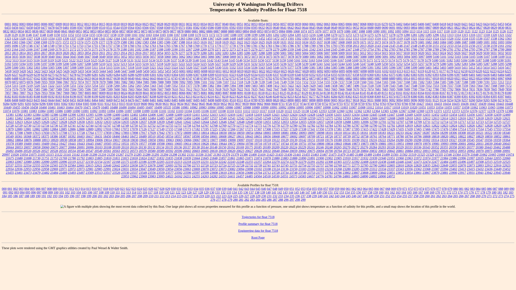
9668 (274, 104)
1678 (407, 42)
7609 (167, 89)
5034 (8, 56)
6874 (319, 78)
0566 (145, 27)
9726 (289, 104)
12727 (506, 122)
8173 (464, 93)
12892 (98, 129)
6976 (30, 82)
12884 (54, 129)
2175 (95, 49)
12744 (89, 125)
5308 (73, 67)
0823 (465, 27)
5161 (297, 60)
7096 (197, 82)
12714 (444, 122)
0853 (93, 31)
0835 (28, 31)
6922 (465, 78)
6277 (66, 75)
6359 (363, 75)
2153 (450, 46)
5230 (240, 64)
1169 (191, 35)
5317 (124, 67)
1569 (44, 42)
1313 (450, 35)
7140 (269, 82)
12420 (267, 114)
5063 (189, 56)
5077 (283, 56)
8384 (443, 96)
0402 (399, 24)
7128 (247, 82)
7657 (305, 89)
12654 (294, 122)
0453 (501, 24)
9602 (151, 104)
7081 (117, 82)
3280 (203, 53)
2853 (80, 53)
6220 (479, 71)
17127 (152, 129)
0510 (102, 27)
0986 (289, 31)
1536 (479, 38)
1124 (489, 31)
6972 (15, 82)
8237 (254, 96)
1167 (177, 35)
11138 (305, 111)
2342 (312, 49)
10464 (70, 107)
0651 (348, 27)
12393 (81, 114)
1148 (43, 35)
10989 (256, 107)
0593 (240, 27)
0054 (261, 24)
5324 (174, 67)
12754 (160, 125)
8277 (312, 96)
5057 (153, 56)
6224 (500, 71)
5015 (385, 53)
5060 (167, 56)
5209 (95, 64)
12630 (81, 122)
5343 (261, 67)
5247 (363, 64)
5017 (399, 53)
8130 (312, 93)
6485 (508, 75)
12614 (444, 118)
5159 (283, 60)
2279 (276, 49)
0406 (421, 24)
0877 (173, 31)
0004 (29, 24)
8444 (51, 100)
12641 (178, 122)
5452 (160, 71)
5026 (457, 53)
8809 (269, 100)
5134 (152, 60)
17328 (293, 129)
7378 (196, 85)
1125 (496, 31)
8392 (472, 96)
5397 (399, 67)
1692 (494, 42)
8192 (51, 96)
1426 (218, 38)
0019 (124, 24)
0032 (189, 24)
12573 (320, 118)
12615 (453, 118)
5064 (196, 56)
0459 (37, 27)
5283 (465, 64)
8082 (211, 93)
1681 (421, 42)
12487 (169, 118)
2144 (385, 46)
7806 (457, 89)
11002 (335, 107)
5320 (145, 67)
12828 (489, 125)
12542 (240, 118)
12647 (232, 122)
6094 (334, 71)
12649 (249, 122)
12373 (456, 111)
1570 (51, 42)
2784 (399, 49)
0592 (232, 27)
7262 (131, 85)
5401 (428, 67)
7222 (51, 85)
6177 (442, 71)
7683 (385, 89)
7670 (356, 89)
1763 (153, 46)
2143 (378, 46)
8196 (73, 96)
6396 (450, 75)
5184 (464, 60)
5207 (80, 64)
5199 (58, 64)
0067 (356, 24)
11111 (238, 111)
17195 (205, 129)
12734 (45, 125)
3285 (240, 53)
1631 (283, 42)
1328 (37, 38)
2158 (486, 46)
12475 (72, 118)
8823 (283, 100)
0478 (51, 27)
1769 (196, 46)
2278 (269, 49)
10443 (500, 104)
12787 (356, 125)
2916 (138, 53)
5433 (81, 71)
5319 (138, 67)
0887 (216, 31)
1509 (327, 38)
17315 (276, 129)
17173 (187, 129)
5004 (305, 53)
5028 (472, 53)
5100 (436, 56)
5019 (414, 53)
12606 (373, 118)
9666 (267, 104)
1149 (50, 35)
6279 (80, 75)
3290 (276, 53)
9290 (13, 104)
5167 (341, 60)
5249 (378, 64)
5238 (298, 64)
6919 (443, 78)
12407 (161, 114)
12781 (302, 125)
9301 (57, 104)
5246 (356, 64)
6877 (327, 78)
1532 (457, 38)
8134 (319, 93)
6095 (342, 71)
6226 (8, 75)
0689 (378, 27)
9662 (260, 104)
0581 (189, 27)
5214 (131, 64)
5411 (465, 67)
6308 (204, 75)
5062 (182, 56)
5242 (327, 64)
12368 (411, 111)
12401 (125, 114)
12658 (329, 122)
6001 (182, 71)
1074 (304, 31)
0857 (122, 31)
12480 (116, 118)
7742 (428, 89)
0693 (407, 27)
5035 (15, 56)
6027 (298, 71)
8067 (189, 93)
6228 (22, 75)
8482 (160, 100)
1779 (240, 46)
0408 (435, 24)
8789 (254, 100)
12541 (232, 118)
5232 (254, 64)
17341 (311, 129)
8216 (211, 96)
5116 (36, 60)
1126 (503, 31)
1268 (327, 35)
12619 (489, 118)
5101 (443, 56)
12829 (497, 125)
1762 (145, 46)
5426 (66, 71)
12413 (214, 114)
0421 (464, 24)
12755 (169, 125)
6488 (15, 78)
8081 (204, 93)
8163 (414, 93)
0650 (341, 27)
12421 (276, 114)
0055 (269, 24)
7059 (51, 82)
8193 (58, 96)
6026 (291, 71)
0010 (66, 24)
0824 (472, 27)
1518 (392, 38)
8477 (138, 100)
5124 (87, 60)
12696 (365, 122)
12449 (409, 114)
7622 (240, 89)
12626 (45, 122)
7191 (486, 82)
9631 (165, 104)
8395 (494, 96)
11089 (68, 111)
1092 (391, 31)
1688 (472, 42)
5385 (334, 67)
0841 (64, 31)
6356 (341, 75)
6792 (269, 78)
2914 (124, 53)
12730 (27, 125)
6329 (247, 75)
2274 (240, 49)
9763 (383, 104)
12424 (293, 114)
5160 (290, 60)
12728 (10, 125)
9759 (361, 104)
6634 (95, 78)
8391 (465, 96)
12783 (320, 125)
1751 (65, 46)
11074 (7, 111)
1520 (407, 38)
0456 (15, 27)
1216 (312, 35)
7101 (204, 82)
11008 (361, 107)
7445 (319, 85)
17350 (320, 129)
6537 (29, 78)
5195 (29, 64)
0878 (180, 31)
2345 (334, 49)
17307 (258, 129)
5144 (225, 60)
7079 (102, 82)
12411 (196, 114)
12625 (36, 122)
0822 (457, 27)
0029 (167, 24)
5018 (406, 53)
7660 (312, 89)
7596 (87, 89)
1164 (156, 35)
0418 (443, 24)
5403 (443, 67)
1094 (405, 31)
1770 (203, 46)
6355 (334, 75)
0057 (283, 24)
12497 (205, 118)
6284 (116, 75)
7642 (269, 89)
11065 (491, 107)
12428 (311, 114)
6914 (407, 78)
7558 (457, 85)
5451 (153, 71)
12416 (231, 114)
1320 (494, 35)
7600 (116, 89)
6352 (312, 75)
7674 (370, 89)
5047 (87, 56)
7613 (196, 89)
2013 (363, 46)
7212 (501, 82)
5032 (501, 53)
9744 (303, 104)
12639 (161, 122)
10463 (61, 107)
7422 (290, 85)
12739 (63, 125)
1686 (457, 42)
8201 (109, 96)
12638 (152, 122)
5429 (73, 71)
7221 (44, 85)
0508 (87, 27)
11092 (94, 111)
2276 (254, 49)
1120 (460, 31)
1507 (320, 38)
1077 (325, 31)
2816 (37, 53)
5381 (312, 67)
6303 (167, 75)
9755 (339, 104)
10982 (194, 107)
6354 (327, 75)
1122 (474, 31)
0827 (479, 27)
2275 (247, 49)
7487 (348, 85)
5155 (254, 60)
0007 (51, 24)
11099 (146, 111)
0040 (225, 24)
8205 (131, 96)
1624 (254, 42)
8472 (116, 100)
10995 (300, 107)
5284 (472, 64)
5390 (363, 67)
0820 (443, 27)
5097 (421, 56)
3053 (153, 53)
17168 (178, 129)
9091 (385, 100)
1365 (196, 38)
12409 (178, 114)
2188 (160, 49)
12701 (382, 122)
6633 (87, 78)
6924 (479, 78)
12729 (19, 125)
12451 (426, 114)
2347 (348, 49)
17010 (107, 129)
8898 (312, 100)
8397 (501, 96)
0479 (58, 27)
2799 (501, 49)
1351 (167, 38)
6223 (493, 71)
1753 (80, 46)
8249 (276, 96)
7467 (341, 85)
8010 (109, 93)
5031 (493, 53)
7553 (436, 85)
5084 (334, 56)
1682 (428, 42)
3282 (218, 53)
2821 (73, 53)
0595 (254, 27)
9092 (392, 100)
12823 (444, 125)
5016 (392, 53)
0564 (131, 27)
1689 (479, 42)
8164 (421, 93)
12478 (99, 118)
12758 (187, 125)
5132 (137, 60)
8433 (29, 100)
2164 (15, 49)
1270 (334, 35)
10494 (132, 107)
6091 (313, 71)
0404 (406, 24)
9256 (457, 100)
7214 (7, 85)
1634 (305, 42)
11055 (448, 107)
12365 (385, 111)
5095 (414, 56)
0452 (493, 24)
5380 (305, 67)
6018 (233, 71)
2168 (44, 49)
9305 (86, 104)
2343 (319, 49)
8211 (175, 96)
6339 (290, 75)
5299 (8, 67)
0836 (35, 31)
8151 (385, 93)
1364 (189, 38)
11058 (465, 107)
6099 (371, 71)
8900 (327, 100)
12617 (471, 118)
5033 (508, 53)
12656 (311, 122)
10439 (482, 104)
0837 (42, 31)
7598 (102, 89)
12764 (196, 125)
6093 (327, 71)
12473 (63, 118)
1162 (141, 35)
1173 (219, 35)
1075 (311, 31)
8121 (268, 93)
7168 (407, 82)
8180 (508, 93)
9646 (209, 104)
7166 (392, 82)
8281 (327, 96)
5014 (377, 53)
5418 (8, 71)
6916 (421, 78)
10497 (149, 107)
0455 (8, 27)
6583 (44, 78)
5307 (66, 67)
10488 (114, 107)
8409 (22, 100)
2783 (392, 49)
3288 (261, 53)
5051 (116, 56)
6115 (407, 71)
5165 (326, 60)
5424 (52, 71)
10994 (291, 107)
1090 (376, 31)
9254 (450, 100)
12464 (28, 118)
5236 (283, 64)
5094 (407, 56)
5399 (414, 67)
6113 (400, 71)
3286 (247, 53)
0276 (392, 24)
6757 (261, 78)
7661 (319, 89)
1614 (189, 42)
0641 (283, 27)
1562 (501, 38)
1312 (443, 35)
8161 (399, 93)
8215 (203, 96)
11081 (24, 111)
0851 (79, 31)
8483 (167, 100)
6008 (204, 71)
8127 (297, 93)
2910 (95, 53)
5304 (44, 67)
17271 (249, 129)
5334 (247, 67)
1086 (347, 31)
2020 (370, 46)
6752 (225, 78)
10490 (123, 107)
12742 (81, 125)
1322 (508, 35)
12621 (506, 118)
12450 (418, 114)
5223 (189, 64)
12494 (187, 118)
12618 (480, 118)
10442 (491, 104)
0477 (44, 27)
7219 (29, 85)
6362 (385, 75)
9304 (79, 104)
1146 (29, 35)
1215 (305, 35)
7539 (385, 85)
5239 (305, 64)
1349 (153, 38)
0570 (174, 27)
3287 (254, 53)
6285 (124, 75)
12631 (90, 122)
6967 (501, 78)
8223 (232, 96)
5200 (66, 64)
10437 (473, 104)
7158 (348, 82)
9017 (348, 100)
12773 (240, 125)
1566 (22, 42)
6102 (385, 71)
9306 (93, 104)
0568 (160, 27)
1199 (254, 35)
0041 (232, 24)
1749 (51, 46)
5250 (385, 64)
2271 (218, 49)
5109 (501, 56)
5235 (276, 64)
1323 (8, 38)
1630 (276, 42)
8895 (298, 100)
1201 (269, 35)
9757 (347, 104)
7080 (109, 82)
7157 (341, 82)
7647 (276, 89)
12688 (347, 122)
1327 (29, 38)
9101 (428, 100)
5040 (51, 56)
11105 (196, 111)
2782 (385, 49)
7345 (160, 85)
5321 (153, 67)
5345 (269, 67)
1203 (283, 35)
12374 (465, 111)
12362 (358, 111)
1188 (233, 35)
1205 (298, 35)
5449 (139, 71)
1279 (399, 35)
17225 (214, 129)
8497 (204, 100)
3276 (174, 53)
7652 (298, 89)
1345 (124, 38)
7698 (399, 89)
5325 (182, 67)
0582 (196, 27)
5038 (37, 56)
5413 (479, 67)
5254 (407, 64)
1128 (7, 35)
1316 (472, 35)
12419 (258, 114)
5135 (159, 60)
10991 (273, 107)
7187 (457, 82)
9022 (363, 100)
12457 (480, 114)
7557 (450, 85)
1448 (233, 38)
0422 (472, 24)
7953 (44, 93)
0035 (211, 24)
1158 (113, 35)
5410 (457, 67)
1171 (205, 35)
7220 (36, 85)
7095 (189, 82)
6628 (51, 78)
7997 (80, 93)
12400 (116, 114)
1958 (348, 46)
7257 (102, 85)
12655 (303, 122)
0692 (399, 27)
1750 (58, 46)
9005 (334, 100)
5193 (15, 64)
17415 (364, 129)
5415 (493, 67)
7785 (443, 89)
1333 (44, 38)
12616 (462, 118)
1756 (102, 46)
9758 (354, 104)
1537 (486, 38)
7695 (392, 89)
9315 (122, 104)
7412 (276, 85)
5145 (232, 60)
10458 (34, 107)
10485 (105, 107)
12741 (72, 125)
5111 (508, 56)
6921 (457, 78)
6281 (95, 75)
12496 (196, 118)
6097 (356, 71)
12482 (134, 118)
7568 (494, 85)
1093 (398, 31)
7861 (15, 93)
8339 (363, 96)
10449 (7, 107)
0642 (290, 27)
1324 (15, 38)
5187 (478, 60)
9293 (28, 104)
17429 (391, 129)
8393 (479, 96)
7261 (124, 85)
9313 (115, 104)
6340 (298, 75)
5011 (356, 53)
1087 (354, 31)
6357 (348, 75)
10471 (87, 107)
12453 (444, 114)
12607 (382, 118)
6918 (436, 78)
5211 (109, 64)
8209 (160, 96)
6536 (22, 78)
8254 (298, 96)
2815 (29, 53)
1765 (167, 46)
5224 (196, 64)
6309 (211, 75)
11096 (120, 111)
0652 (356, 27)
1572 (65, 42)
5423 (44, 71)
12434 (356, 114)
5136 (166, 60)
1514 (363, 38)
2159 (494, 46)
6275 (51, 75)
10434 (447, 104)
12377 (482, 111)
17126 (143, 129)
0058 (290, 24)
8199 (95, 96)
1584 (153, 42)
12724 (489, 122)
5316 (116, 67)
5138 (181, 60)
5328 (203, 67)
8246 (269, 96)
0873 (144, 31)
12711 (427, 122)
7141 (276, 82)
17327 (285, 129)
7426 (305, 85)
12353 (323, 111)
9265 (486, 100)
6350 (305, 75)
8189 (44, 96)
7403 (254, 85)
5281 (450, 64)
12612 (426, 118)
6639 (124, 78)
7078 (95, 82)
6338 (283, 75)
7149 (283, 82)
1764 (160, 46)
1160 (127, 35)
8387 (450, 96)
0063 (327, 24)
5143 (217, 60)
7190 (479, 82)
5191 (508, 60)
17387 (347, 129)
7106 (218, 82)
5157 (268, 60)
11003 (344, 107)
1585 (160, 42)
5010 (348, 53)
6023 (269, 71)
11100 (154, 111)
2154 (457, 46)
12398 (107, 114)
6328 (240, 75)
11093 (102, 111)
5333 (240, 67)
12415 (222, 114)
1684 (443, 42)
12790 (373, 125)
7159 (356, 82)
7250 (65, 85)
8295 (341, 96)
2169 (51, 49)
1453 (269, 38)
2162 (508, 46)
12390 (72, 114)
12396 (99, 114)
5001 (283, 53)
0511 (109, 27)
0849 (71, 31)
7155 (327, 82)
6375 (392, 75)
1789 (312, 46)
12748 (116, 125)
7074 (80, 82)
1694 (508, 42)
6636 (102, 78)
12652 (276, 122)
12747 (107, 125)
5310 (87, 67)
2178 (109, 49)
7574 (8, 89)
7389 (225, 85)
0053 (254, 24)
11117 (263, 111)
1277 (385, 35)
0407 (428, 24)
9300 (50, 104)
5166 (333, 60)
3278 (189, 53)
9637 (187, 104)
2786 (414, 49)
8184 (22, 96)
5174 (391, 60)
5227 (218, 64)
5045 (73, 56)
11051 (422, 107)
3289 (269, 53)
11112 (246, 111)
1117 (440, 31)
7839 (486, 89)
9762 (376, 104)
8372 (385, 96)
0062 (319, 24)
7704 (421, 89)
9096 (414, 100)
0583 (203, 27)
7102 (211, 82)
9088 (378, 100)
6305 (182, 75)
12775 (258, 125)
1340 (95, 38)
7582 (29, 89)
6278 (73, 75)
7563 (472, 85)
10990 (265, 107)
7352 (174, 85)
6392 (428, 75)
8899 (319, 100)
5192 (8, 64)
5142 (210, 60)
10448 (509, 104)
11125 (297, 111)
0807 (428, 27)
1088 (362, 31)
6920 (450, 78)
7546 (399, 85)
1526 (450, 38)
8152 (392, 93)
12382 (19, 114)
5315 (109, 67)
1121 (467, 31)
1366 (204, 38)
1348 (146, 38)
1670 (356, 42)
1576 (95, 42)
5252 (399, 64)
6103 (392, 71)
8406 (8, 100)
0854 (100, 31)
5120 (58, 60)
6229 (29, 75)
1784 (276, 46)
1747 (36, 46)
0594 (247, 27)
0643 (298, 27)
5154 (246, 60)
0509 (95, 27)
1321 (501, 35)
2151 (436, 46)
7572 (508, 85)
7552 (428, 85)
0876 (166, 31)
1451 (254, 38)
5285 (479, 64)
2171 (65, 49)
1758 (116, 46)
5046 (80, 56)
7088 (160, 82)
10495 (140, 107)
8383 (436, 96)
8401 (508, 96)
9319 (136, 104)
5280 (443, 64)
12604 (356, 118)
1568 (36, 42)
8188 (37, 96)
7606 (153, 89)
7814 (465, 89)
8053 (167, 93)
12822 (435, 125)
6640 (131, 78)
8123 (276, 93)
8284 (334, 96)
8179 (501, 93)
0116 (378, 24)
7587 (51, 89)
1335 (58, 38)
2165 (22, 49)
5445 (110, 71)
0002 (15, 24)
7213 (508, 82)
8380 (414, 96)
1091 (383, 31)
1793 (334, 46)
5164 (319, 60)
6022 (262, 71)
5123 (79, 60)
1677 (399, 42)
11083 (33, 111)
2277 (261, 49)
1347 (138, 38)
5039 (44, 56)
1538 (494, 38)
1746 (29, 46)
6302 (160, 75)
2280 (283, 49)
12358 (332, 111)
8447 (58, 100)
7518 (370, 85)
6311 (225, 75)
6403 (479, 75)
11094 (111, 111)
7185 (443, 82)
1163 (149, 35)
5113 (15, 60)
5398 (407, 67)
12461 (10, 118)
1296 (436, 35)
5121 (65, 60)
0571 (182, 27)
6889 (392, 78)
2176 (102, 49)
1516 (378, 38)
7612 (189, 89)
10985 (220, 107)
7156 (334, 82)
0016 (109, 24)
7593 (66, 89)
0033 (196, 24)
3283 (225, 53)
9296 (42, 104)
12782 (311, 125)
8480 (146, 100)
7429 (312, 85)
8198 (87, 96)
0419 (450, 24)
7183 (428, 82)
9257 (465, 100)
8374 (392, 96)
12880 (19, 129)
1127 (510, 31)
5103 (458, 56)
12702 (391, 122)
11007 (353, 107)
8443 (44, 100)
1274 (363, 35)
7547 (407, 85)
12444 (364, 114)
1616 (203, 42)
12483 (143, 118)
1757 (109, 46)
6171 (435, 71)
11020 (413, 107)
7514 (363, 85)
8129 (305, 93)
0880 (187, 31)
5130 (123, 60)
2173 (80, 49)
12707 (400, 122)
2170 (58, 49)
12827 (480, 125)
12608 (391, 118)
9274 (501, 100)
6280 (87, 75)
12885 (63, 129)
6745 (174, 78)
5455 (175, 71)
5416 (501, 67)
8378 (407, 96)
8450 (66, 100)
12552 (294, 118)
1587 (174, 42)
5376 (283, 67)
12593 (347, 118)
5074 (262, 56)
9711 (282, 104)
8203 (116, 96)
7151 (298, 82)
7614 (203, 89)
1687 (465, 42)
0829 (494, 27)
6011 (218, 71)
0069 (370, 24)
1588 (182, 42)
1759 (124, 46)
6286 (131, 75)
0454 (508, 24)
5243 (334, 64)
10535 (167, 107)
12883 (45, 129)
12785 (338, 125)
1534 (465, 38)
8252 (283, 96)
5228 (225, 64)
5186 (471, 60)
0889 (231, 31)
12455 (462, 114)
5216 (145, 64)
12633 (107, 122)
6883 (356, 78)
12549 (267, 118)
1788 (305, 46)
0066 (348, 24)
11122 (288, 111)
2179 (116, 49)
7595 (80, 89)
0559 (124, 27)
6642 (146, 78)
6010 (211, 71)
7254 (95, 85)
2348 (356, 49)
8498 (211, 100)
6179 (450, 71)
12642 (187, 122)
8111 (255, 93)
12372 (447, 111)
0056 (276, 24)
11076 (16, 111)
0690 (385, 27)
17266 (231, 129)
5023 (435, 53)
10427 (420, 104)
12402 (134, 114)
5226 (211, 64)
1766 (174, 46)
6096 (349, 71)
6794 (283, 78)
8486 (182, 100)
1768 (189, 46)
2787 (421, 49)
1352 (175, 38)
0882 (202, 31)
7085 (146, 82)
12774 (249, 125)
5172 (377, 60)
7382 (211, 85)
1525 (443, 38)
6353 (319, 75)
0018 (116, 24)
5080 (305, 56)
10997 (318, 107)
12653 (285, 122)
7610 (175, 89)
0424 (486, 24)
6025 (284, 71)
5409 (450, 67)
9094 (399, 100)
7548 (414, 85)
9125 (436, 100)
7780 (436, 89)
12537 (214, 118)
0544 (116, 27)
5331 (225, 67)
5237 (290, 64)
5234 (269, 64)
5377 (290, 67)
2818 (51, 53)
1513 (356, 38)
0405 (414, 24)
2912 (109, 53)
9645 (202, 104)
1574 (80, 42)
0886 (209, 31)
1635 (312, 42)
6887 (378, 78)
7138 (254, 82)
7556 (443, 85)
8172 (457, 93)
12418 (249, 114)
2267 (189, 49)
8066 (182, 93)
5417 (508, 67)
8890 (290, 100)
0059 (298, 24)
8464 (95, 100)
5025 (450, 53)
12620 (497, 118)
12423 (285, 114)
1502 (298, 38)
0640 (276, 27)
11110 (230, 111)
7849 (501, 89)
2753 (363, 49)
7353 (182, 85)
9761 (368, 104)
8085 (218, 93)
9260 (472, 100)
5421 (30, 71)
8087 (226, 93)
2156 (472, 46)
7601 (124, 89)
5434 (88, 71)
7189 (472, 82)
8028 (131, 93)
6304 (175, 75)
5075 (269, 56)
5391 (370, 67)
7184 (436, 82)
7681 (378, 89)
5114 (22, 60)
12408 (169, 114)
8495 (196, 100)
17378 (329, 129)
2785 (407, 49)
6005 (197, 71)
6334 (254, 75)
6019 (240, 71)
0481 (66, 27)
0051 (240, 24)
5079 (298, 56)
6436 (486, 75)
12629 (72, 122)
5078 (291, 56)
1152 (71, 35)
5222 (182, 64)
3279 (196, 53)
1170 (198, 35)
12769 (222, 125)
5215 (138, 64)
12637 (143, 122)
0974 (267, 31)
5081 (312, 56)
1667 (334, 42)
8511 (240, 100)
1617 (211, 42)
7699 (407, 89)
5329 (211, 67)
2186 (145, 49)
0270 (385, 24)
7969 (66, 93)
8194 (66, 96)
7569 (501, 85)
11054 (439, 107)
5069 (233, 56)
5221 (174, 64)
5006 (319, 53)
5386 (341, 67)
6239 (37, 75)
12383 (28, 114)
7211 (494, 82)
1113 (412, 31)
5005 (312, 53)
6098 (363, 71)
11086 (59, 111)
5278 (428, 64)
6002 (189, 71)
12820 (418, 125)
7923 (30, 93)
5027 (464, 53)
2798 (494, 49)
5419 (15, 71)
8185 (29, 96)
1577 (102, 42)
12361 (349, 111)
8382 (428, 96)
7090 (175, 82)
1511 (341, 38)
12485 (161, 118)
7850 (508, 89)
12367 (402, 111)
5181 (442, 60)
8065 (175, 93)
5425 (59, 71)
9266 (494, 100)
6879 (334, 78)
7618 (218, 89)
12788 (364, 125)
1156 (99, 35)
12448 (400, 114)
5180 (435, 60)
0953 (260, 31)
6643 (153, 78)
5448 (131, 71)
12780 (293, 125)
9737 (296, 104)
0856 (115, 31)
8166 (435, 93)
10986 (229, 107)
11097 (128, 111)
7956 (51, 93)
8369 (378, 96)
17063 (116, 129)
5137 (174, 60)
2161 (501, 46)
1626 (269, 42)
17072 (125, 129)
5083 (327, 56)
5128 (116, 60)
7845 (494, 89)
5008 (334, 53)
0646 (319, 27)
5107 (487, 56)
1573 (73, 42)
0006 (44, 24)
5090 (378, 56)
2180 (124, 49)
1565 (15, 42)
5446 (117, 71)
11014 (379, 107)
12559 (311, 118)
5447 (124, 71)
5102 (450, 56)
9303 (71, 104)
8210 (167, 96)
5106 (479, 56)
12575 (329, 118)
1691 (486, 42)
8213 (189, 96)
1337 (73, 38)
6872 (305, 78)
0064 (334, 24)
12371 (438, 111)
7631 (247, 89)
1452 (262, 38)
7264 (145, 85)
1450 (247, 38)
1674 (385, 42)
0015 (102, 24)
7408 (269, 85)
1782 (261, 46)
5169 (355, 60)
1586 (167, 42)
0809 (436, 27)
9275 (508, 100)
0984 (282, 31)
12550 (276, 118)
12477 (90, 118)
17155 (169, 129)
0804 (414, 27)
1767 (182, 46)
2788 (428, 49)
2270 (211, 49)
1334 (51, 38)
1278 (392, 35)
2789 (436, 49)
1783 (269, 46)
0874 (151, 31)
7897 (22, 93)
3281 (211, 53)
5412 (472, 67)
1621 (232, 42)
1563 (508, 38)
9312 (107, 104)
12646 (223, 122)
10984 (211, 107)
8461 (87, 100)
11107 (213, 111)
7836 (479, 89)
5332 (232, 67)
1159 (120, 35)
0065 (341, 24)
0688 (370, 27)
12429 (320, 114)
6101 (378, 71)
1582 (138, 42)
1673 (378, 42)
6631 (73, 78)
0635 (269, 27)
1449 (240, 38)
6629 (58, 78)
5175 (399, 60)
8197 (80, 96)
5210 (102, 64)
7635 (254, 89)
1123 (482, 31)
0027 (153, 24)
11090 (76, 111)
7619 (225, 89)
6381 (399, 75)
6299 (138, 75)
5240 (312, 64)
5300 (15, 67)
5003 (298, 53)
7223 (58, 85)
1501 (291, 38)
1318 (486, 35)
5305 (51, 67)
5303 (37, 67)
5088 (363, 56)
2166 (29, 49)
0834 (21, 31)
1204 (290, 35)
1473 (283, 38)
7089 (167, 82)
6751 (218, 78)
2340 (298, 49)
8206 (138, 96)
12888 (81, 129)
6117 (414, 71)
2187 (153, 49)
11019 (405, 107)
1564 (7, 42)
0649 (334, 27)
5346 (276, 67)
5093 (399, 56)
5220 (167, 64)
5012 (363, 53)
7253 (87, 85)
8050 (153, 93)
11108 (222, 111)
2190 (174, 49)
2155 (465, 46)
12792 (391, 125)
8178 (493, 93)
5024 (443, 53)
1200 (261, 35)
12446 (382, 114)
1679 (414, 42)
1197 (240, 35)
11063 (483, 107)
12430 (329, 114)
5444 (102, 71)
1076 (318, 31)
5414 (486, 67)
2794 (465, 49)
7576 (15, 89)
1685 (450, 42)
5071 (240, 56)
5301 (22, 67)
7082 (124, 82)
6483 (494, 75)
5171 (370, 60)
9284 (6, 104)
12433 (347, 114)
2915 (131, 53)
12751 (143, 125)
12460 (506, 114)
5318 (131, 67)
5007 (327, 53)
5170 (362, 60)
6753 (232, 78)
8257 (305, 96)
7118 (240, 82)
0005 (37, 24)
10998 (327, 107)
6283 (109, 75)
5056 (146, 56)
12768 (214, 125)
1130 (22, 35)
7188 (465, 82)
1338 (80, 38)
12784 (329, 125)
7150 (290, 82)
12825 (462, 125)
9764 (390, 104)
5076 (276, 56)
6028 (305, 71)
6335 (261, 75)
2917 (145, 53)
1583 (145, 42)
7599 (109, 89)
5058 (160, 56)
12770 (231, 125)
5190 (500, 60)
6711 (167, 78)
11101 (162, 111)
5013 (370, 53)
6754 (240, 78)
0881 (195, 31)
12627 (54, 122)
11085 (50, 111)
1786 (290, 46)
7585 (37, 89)
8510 (233, 100)
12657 (320, 122)
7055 (44, 82)
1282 (421, 35)
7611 (182, 89)
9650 (216, 104)
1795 (341, 46)
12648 (240, 122)
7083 (131, 82)
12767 (205, 125)
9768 (412, 104)
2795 (472, 49)
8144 (356, 93)
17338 (302, 129)
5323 (167, 67)
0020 (131, 24)
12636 (134, 122)
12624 (28, 122)
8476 (131, 100)
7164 (378, 82)
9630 (158, 104)
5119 (51, 60)
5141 (203, 60)
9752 (325, 104)
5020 (421, 53)
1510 (334, 38)
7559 (465, 85)
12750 (134, 125)
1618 (218, 42)
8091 (240, 93)
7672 (363, 89)
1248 (319, 35)
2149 (421, 46)
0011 (73, 24)
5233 (261, 64)
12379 (500, 111)
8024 (124, 93)
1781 (254, 46)
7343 (153, 85)
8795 (261, 100)
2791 (450, 49)
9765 (397, 104)
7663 (327, 89)
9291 (21, 104)
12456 (471, 114)
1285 (428, 35)
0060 (305, 24)
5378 (298, 67)
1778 (232, 46)
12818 (400, 125)
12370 (429, 111)
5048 (95, 56)
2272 (225, 49)
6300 (146, 75)
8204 (124, 96)
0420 (457, 24)
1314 (457, 35)
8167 (443, 93)
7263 (138, 85)
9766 (405, 104)
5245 (348, 64)
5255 (414, 64)
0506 (73, 27)
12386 (54, 114)
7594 (73, 89)
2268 (196, 49)
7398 (240, 85)
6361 (378, 75)
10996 (309, 107)
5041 (58, 56)
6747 (189, 78)
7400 (247, 85)
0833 (13, 31)
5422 (37, 71)
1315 (465, 35)
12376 (473, 111)
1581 (131, 42)
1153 (78, 35)
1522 (421, 38)
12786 (347, 125)
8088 (233, 93)
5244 (341, 64)
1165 (163, 35)
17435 (400, 129)
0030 (174, 24)
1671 (363, 42)
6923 (472, 78)
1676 (392, 42)
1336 (66, 38)
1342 (109, 38)
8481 (153, 100)
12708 (409, 122)
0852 (86, 31)
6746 (182, 78)
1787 (298, 46)
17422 (373, 129)
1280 (407, 35)
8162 (406, 93)
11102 (171, 111)
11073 (509, 107)
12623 (19, 122)
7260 (116, 85)
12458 (489, 114)
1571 (58, 42)
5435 (95, 71)
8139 (334, 93)
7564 (479, 85)
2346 (341, 49)
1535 (472, 38)
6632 (80, 78)
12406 (152, 114)
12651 (267, 122)
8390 (457, 96)
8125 (283, 93)
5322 (160, 67)
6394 (443, 75)
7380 (203, 85)
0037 (218, 24)
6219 (471, 71)
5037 (29, 56)
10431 (429, 104)
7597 (95, 89)
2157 (479, 46)
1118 (447, 31)
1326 (22, 38)
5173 (384, 60)
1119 (453, 31)
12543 (249, 118)
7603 (131, 89)
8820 (276, 100)
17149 (160, 129)
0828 (486, 27)
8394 (486, 96)
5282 (457, 64)
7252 (80, 85)
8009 (102, 93)
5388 (348, 67)
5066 (211, 56)
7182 (421, 82)
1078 (333, 31)
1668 (341, 42)
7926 (37, 93)
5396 (392, 67)
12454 (453, 114)
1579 (116, 42)
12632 (99, 122)
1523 (428, 38)
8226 (240, 96)
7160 (363, 82)
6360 (370, 75)
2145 (392, 46)
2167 (36, 49)
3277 (182, 53)
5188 (486, 60)
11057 (457, 107)
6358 (356, 75)
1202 (276, 35)
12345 (314, 111)
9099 (421, 100)
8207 (146, 96)
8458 (80, 100)
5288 (494, 64)
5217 (153, 64)
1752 (73, 46)
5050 (109, 56)
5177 (413, 60)
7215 (15, 85)
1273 (356, 35)
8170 (450, 93)
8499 (218, 100)
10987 (238, 107)
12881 (27, 129)
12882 (36, 129)
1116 (433, 31)
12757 (178, 125)
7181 (414, 82)
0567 (153, 27)
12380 (509, 111)
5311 (95, 67)
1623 (247, 42)
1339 (87, 38)
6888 (385, 78)
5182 (449, 60)
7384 (218, 85)
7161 (370, 82)
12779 (285, 125)
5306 (58, 67)
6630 (66, 78)
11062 (474, 107)
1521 (414, 38)
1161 (134, 35)
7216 (22, 85)
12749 (125, 125)
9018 (356, 100)
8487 (189, 100)
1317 (479, 35)
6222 (486, 71)
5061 (175, 56)
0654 (363, 27)
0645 (312, 27)
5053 (131, 56)
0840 (57, 31)
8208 (153, 96)
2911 (102, 53)
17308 (267, 129)
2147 (407, 46)
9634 (180, 104)
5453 (168, 71)
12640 (169, 122)
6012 (226, 71)
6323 (232, 75)
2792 (457, 49)
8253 (290, 96)
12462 (19, 118)
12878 (506, 125)
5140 (195, 60)
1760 (131, 46)
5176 (406, 60)
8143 (348, 93)
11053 (431, 107)
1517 (385, 38)
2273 (232, 49)
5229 (232, 64)
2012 (356, 46)
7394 (232, 85)
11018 (396, 107)
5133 (145, 60)
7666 (341, 89)
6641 (138, 78)
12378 (491, 111)
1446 (225, 38)
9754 (332, 104)
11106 (205, 111)
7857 (8, 93)
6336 (269, 75)
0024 (138, 24)
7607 (160, 89)
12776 (267, 125)
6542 (37, 78)
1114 (419, 31)
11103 (179, 111)
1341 (102, 38)
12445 (373, 114)
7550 (421, 85)
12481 (125, 118)
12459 (497, 114)
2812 (8, 53)
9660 (253, 104)
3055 (167, 53)
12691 (356, 122)
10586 (176, 107)
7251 (73, 85)
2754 (370, 49)
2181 (131, 49)
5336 (254, 67)
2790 (443, 49)
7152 (305, 82)
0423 (479, 24)
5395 (385, 67)
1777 (225, 46)
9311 (100, 104)
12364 (376, 111)
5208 (87, 64)
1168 (184, 35)
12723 (480, 122)
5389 (356, 67)
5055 (138, 56)
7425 (298, 85)
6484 (501, 75)
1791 (327, 46)
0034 (203, 24)
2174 (87, 49)
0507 (80, 27)
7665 (334, 89)
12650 (258, 122)
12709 (418, 122)
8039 (138, 93)
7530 (378, 85)
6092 (320, 71)
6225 (508, 71)
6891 (399, 78)
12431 (338, 114)
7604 (138, 89)
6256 (44, 75)
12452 (435, 114)
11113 (255, 111)
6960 (486, 78)
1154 (85, 35)
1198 (247, 35)
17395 (356, 129)
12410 (187, 114)
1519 (399, 38)
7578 (22, 89)
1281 (414, 35)
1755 (95, 46)
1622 (240, 42)
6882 (348, 78)
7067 (66, 82)
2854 (87, 53)
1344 (116, 38)
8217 (218, 96)
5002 (290, 53)
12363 (367, 111)
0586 (211, 27)
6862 (298, 78)
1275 (370, 35)
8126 (290, 93)
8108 (247, 93)
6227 (15, 75)
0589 (218, 27)
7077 (88, 82)
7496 (356, 85)
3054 (160, 53)
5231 (247, 64)
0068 (363, 24)
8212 (182, 96)
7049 (37, 82)
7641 (261, 89)
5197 (44, 64)
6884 (363, 78)
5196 (37, 64)
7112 (233, 82)
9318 (129, 104)
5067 (218, 56)
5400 (421, 67)
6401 (472, 75)
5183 (457, 60)
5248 (370, 64)
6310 (218, 75)
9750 (318, 104)
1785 (283, 46)
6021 (255, 71)
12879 (10, 129)
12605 (365, 118)
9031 (370, 100)
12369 (420, 111)
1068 (296, 31)
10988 (247, 107)
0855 (108, 31)
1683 (436, 42)
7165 (385, 82)
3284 (232, 53)
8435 (37, 100)
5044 (66, 56)
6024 (276, 71)
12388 (63, 114)
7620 (232, 89)
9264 (479, 100)
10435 (456, 104)
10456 (25, 107)
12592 (338, 118)
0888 (224, 31)
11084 (42, 111)
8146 (370, 93)
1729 (22, 46)
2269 (203, 49)
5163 (312, 60)
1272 (348, 35)
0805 (421, 27)
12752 (152, 125)
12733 (36, 125)
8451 (73, 100)
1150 (57, 35)
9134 (443, 100)
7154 (319, 82)
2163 (7, 49)
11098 (137, 111)
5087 (356, 56)
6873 (312, 78)
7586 (44, 89)
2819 (58, 53)
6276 (58, 75)
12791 (382, 125)
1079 (340, 31)
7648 (283, 89)
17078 (134, 129)
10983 (203, 107)
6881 (341, 78)
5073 (254, 56)
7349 (167, 85)
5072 (247, 56)
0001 (8, 24)
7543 (392, 85)
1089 (369, 31)
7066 (59, 82)
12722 (471, 122)
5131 (130, 60)
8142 (341, 93)
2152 (443, 46)
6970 (8, 82)
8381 (421, 96)
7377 (189, 85)
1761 (138, 46)
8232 (247, 96)
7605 (146, 89)
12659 (338, 122)
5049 (102, 56)
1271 (341, 35)
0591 (225, 27)
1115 (426, 31)
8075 (197, 93)
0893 (238, 31)
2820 (66, 53)
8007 (95, 93)
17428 (382, 129)
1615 (196, 42)
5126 (101, 60)
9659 (245, 104)
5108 (494, 56)
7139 (261, 82)
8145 (363, 93)
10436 (465, 104)
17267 (240, 129)
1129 (14, 35)
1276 (378, 35)
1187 (226, 35)
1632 (290, 42)
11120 (280, 111)
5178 (420, 60)
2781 (378, 49)
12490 (178, 118)
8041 (146, 93)
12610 (409, 118)
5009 (341, 53)
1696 (15, 46)
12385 (45, 114)
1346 (131, 38)
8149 (377, 93)
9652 (224, 104)
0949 (253, 31)
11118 (271, 111)
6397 (457, 75)
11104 (188, 111)
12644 (205, 122)
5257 (421, 64)
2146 (399, 46)
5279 (436, 64)
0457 (22, 27)
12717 (462, 122)
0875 (158, 31)
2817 (44, 53)
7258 (109, 85)
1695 (7, 46)
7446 (327, 85)
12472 (54, 118)
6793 (276, 78)
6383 (414, 75)
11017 (387, 107)
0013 (87, 24)
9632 (173, 104)
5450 (146, 71)
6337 (276, 75)
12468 (36, 118)
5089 (370, 56)
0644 (305, 27)
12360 (340, 111)
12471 (45, 118)
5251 (392, 64)
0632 (261, 27)
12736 (54, 125)
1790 (319, 46)
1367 (211, 38)
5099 (428, 56)
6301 (153, 75)
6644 (160, 78)
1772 (211, 46)
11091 (85, 111)
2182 (138, 49)
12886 (72, 129)
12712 (435, 122)
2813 (15, 53)
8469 (109, 100)
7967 (59, 93)
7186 (450, 82)
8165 (428, 93)
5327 (196, 67)
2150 (428, 46)
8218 (225, 96)
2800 (508, 49)
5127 (108, 60)
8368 (370, 96)
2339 (290, 49)
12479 (107, 118)
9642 (194, 104)
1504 (312, 38)
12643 (196, 122)
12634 (116, 122)
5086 (349, 56)
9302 (64, 104)
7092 (182, 82)
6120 (428, 71)
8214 (196, 96)
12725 (497, 122)
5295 (501, 64)
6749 (203, 78)
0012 (80, 24)
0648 (327, 27)
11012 (370, 107)
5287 (486, 64)
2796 (479, 49)
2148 (414, 46)
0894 (245, 31)
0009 (58, 24)
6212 (457, 71)
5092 (392, 56)
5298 (508, 64)
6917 (428, 78)
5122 (72, 60)
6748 (196, 78)
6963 (494, 78)
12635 (125, 122)
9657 (238, 104)
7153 (312, 82)
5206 (73, 64)
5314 (102, 67)
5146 (239, 60)
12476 (81, 118)
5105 (472, 56)
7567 (486, 85)
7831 (472, 89)
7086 (153, 82)
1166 (170, 35)
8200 (102, 96)
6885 (370, 78)
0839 (50, 31)
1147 (36, 35)
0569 (167, 27)
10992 (282, 107)
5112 (8, 60)
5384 (327, 67)
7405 (261, 85)
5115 (29, 60)
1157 (106, 35)
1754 (87, 46)
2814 (22, 53)
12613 (435, 118)
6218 (464, 71)
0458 (29, 27)
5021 (428, 53)
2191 (182, 49)
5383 (319, 67)
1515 (370, 38)
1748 (44, 46)
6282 (102, 75)
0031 (182, 24)
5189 (493, 60)
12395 (90, 114)
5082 (320, 56)
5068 (225, 56)
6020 (247, 71)
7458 (334, 85)
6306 (189, 75)
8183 (15, 96)
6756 (254, 78)
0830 (501, 27)
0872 (137, 31)
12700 (373, 122)
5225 (203, 64)
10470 (78, 107)
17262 (222, 129)
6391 (421, 75)
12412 (205, 114)
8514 (247, 100)
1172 (212, 35)
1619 (225, 42)
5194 (22, 64)
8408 (15, 100)
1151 (64, 35)
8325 (356, 96)
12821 (426, 125)
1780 (247, 46)
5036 (22, 56)
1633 (298, 42)
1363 (182, 38)
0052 (247, 24)
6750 (211, 78)
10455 (16, 107)
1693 (501, 42)
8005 (88, 93)
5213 (124, 64)
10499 (158, 107)
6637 (109, 78)
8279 (319, 96)
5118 (44, 60)
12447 (391, 114)
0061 (312, 24)
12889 (89, 129)
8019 (117, 93)
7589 (58, 89)
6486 (8, 78)
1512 (348, 38)
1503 (305, 38)
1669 (348, 42)
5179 (428, 60)
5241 (319, 64)
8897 (305, 100)
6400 (465, 75)
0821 (450, 27)
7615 (211, 89)
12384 (36, 114)
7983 (73, 93)
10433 (438, 104)
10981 (185, 107)
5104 (465, 56)
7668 (348, 89)
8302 (348, 96)
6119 (421, 71)
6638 (116, 78)
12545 (258, 118)
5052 (124, 56)
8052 (160, 93)
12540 (223, 118)
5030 (486, 53)
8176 (486, 93)
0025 (145, 24)
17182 (196, 129)
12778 (276, 125)
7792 (450, 89)
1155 (92, 35)
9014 (341, 100)
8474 (124, 100)
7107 (226, 82)
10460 (43, 107)
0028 (160, 24)
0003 (22, 24)
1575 (87, 42)
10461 (52, 107)
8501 (225, 100)
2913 (116, 53)
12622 (10, 122)
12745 (98, 125)
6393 (436, 75)
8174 (472, 93)
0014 (95, 24)
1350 (160, 38)
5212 (116, 64)
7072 (73, 82)
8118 (261, 93)
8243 (261, 96)
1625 (261, 42)
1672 (370, 42)
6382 (407, 75)
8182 (8, 96)
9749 (310, 104)
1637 (319, 42)
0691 (392, 27)
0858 (129, 31)
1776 (218, 46)
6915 (414, 78)
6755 (247, 78)
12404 (143, 114)
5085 (341, 56)
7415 (283, 85)
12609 (400, 118)
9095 (407, 100)
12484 (152, 118)
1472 (276, 38)
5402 (436, 67)
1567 (29, 42)
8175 (479, 93)
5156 (261, 60)
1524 (436, 38)
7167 (399, 82)
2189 (167, 49)
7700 (414, 89)
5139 (188, 60)
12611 (418, 118)
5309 (80, 67)
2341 (305, 49)
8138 (327, 93)
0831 (508, 27)
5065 (204, 56)
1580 (124, 42)
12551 (285, 118)
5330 (218, 67)
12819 (409, 125)
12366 (394, 111)
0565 (138, 27)
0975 (275, 31)
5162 (304, 60)
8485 (175, 100)
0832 (6, 31)
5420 (23, 71)
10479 (96, 107)
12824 (453, 125)
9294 (35, 104)
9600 (144, 104)
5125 (94, 60)
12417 (240, 114)
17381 (338, 129)
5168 (348, 60)
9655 (231, 104)
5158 (275, 60)
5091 (385, 56)
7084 (138, 82)
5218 (160, 64)
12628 (63, 122)
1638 (327, 42)
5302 (29, 67)
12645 (214, 122)
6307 (196, 75)
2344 (327, 49)
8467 (102, 100)
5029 (479, 53)
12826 (471, 125)
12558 (303, 118)
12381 (10, 114)
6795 (290, 78)
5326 (189, 67)
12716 (453, 122)
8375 (399, 96)
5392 (378, 67)
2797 (486, 49)
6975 (22, 82)
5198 (51, 64)
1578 (109, 42)
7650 (290, 89)
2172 (73, 49)
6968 (508, 78)
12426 (302, 114)
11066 (500, 107)
